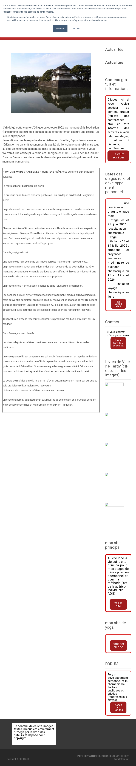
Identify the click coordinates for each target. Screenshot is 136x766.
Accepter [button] (60, 28)
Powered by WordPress (88, 756)
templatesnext (121, 759)
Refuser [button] (76, 28)
